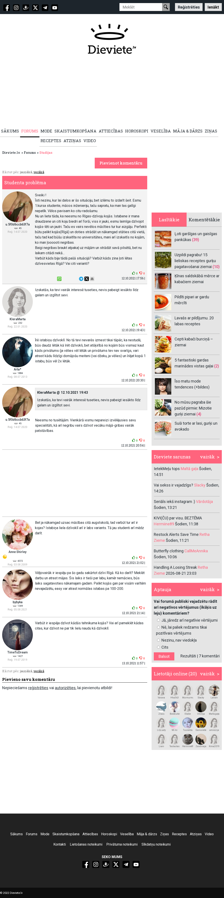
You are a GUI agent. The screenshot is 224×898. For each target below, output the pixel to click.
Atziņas (196, 834)
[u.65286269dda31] (161, 690)
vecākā (38, 172)
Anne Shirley (17, 552)
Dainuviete (201, 730)
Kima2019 (214, 746)
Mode (44, 834)
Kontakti (59, 844)
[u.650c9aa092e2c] (187, 739)
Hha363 (174, 697)
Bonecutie (175, 714)
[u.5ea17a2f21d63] (214, 739)
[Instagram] (16, 7)
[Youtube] (54, 7)
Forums (30, 152)
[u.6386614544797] (214, 706)
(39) (195, 239)
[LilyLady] (161, 722)
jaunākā (26, 172)
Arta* (17, 369)
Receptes (179, 834)
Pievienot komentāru (121, 163)
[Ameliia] (200, 706)
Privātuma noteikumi (122, 844)
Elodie (188, 714)
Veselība (127, 834)
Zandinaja (201, 746)
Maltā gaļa (214, 714)
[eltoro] (174, 706)
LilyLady (161, 730)
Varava (161, 697)
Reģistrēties (189, 7)
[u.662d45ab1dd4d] (214, 690)
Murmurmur (187, 697)
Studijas (45, 152)
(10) (216, 266)
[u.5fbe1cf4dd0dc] (200, 739)
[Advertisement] (112, 91)
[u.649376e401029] (161, 706)
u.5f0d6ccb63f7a (17, 224)
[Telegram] (45, 7)
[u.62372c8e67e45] (187, 706)
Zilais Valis (161, 714)
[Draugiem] (26, 7)
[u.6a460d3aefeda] (187, 690)
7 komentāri (209, 656)
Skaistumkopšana (65, 834)
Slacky (201, 697)
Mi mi (174, 730)
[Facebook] (6, 7)
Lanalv (214, 697)
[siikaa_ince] (174, 722)
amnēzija (214, 730)
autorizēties (65, 687)
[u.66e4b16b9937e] (174, 739)
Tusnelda (187, 730)
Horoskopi (109, 834)
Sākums (16, 834)
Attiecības (90, 834)
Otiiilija (201, 714)
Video (209, 834)
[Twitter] (35, 7)
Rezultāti (188, 656)
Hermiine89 (187, 746)
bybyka (18, 602)
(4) (198, 414)
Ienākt (213, 7)
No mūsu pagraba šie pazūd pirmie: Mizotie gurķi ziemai (193, 408)
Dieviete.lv (11, 152)
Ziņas (164, 834)
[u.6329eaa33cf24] (214, 722)
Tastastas (175, 746)
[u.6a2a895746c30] (174, 690)
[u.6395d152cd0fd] (161, 739)
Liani (161, 746)
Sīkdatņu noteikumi (156, 844)
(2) (216, 366)
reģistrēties (38, 687)
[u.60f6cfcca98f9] (187, 722)
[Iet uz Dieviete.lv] (112, 38)
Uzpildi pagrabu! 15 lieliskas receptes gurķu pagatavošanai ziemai (195, 260)
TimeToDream (17, 652)
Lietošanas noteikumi (86, 844)
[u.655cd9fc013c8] (200, 722)
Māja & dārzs (147, 834)
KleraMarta (18, 319)
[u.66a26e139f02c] (200, 690)
